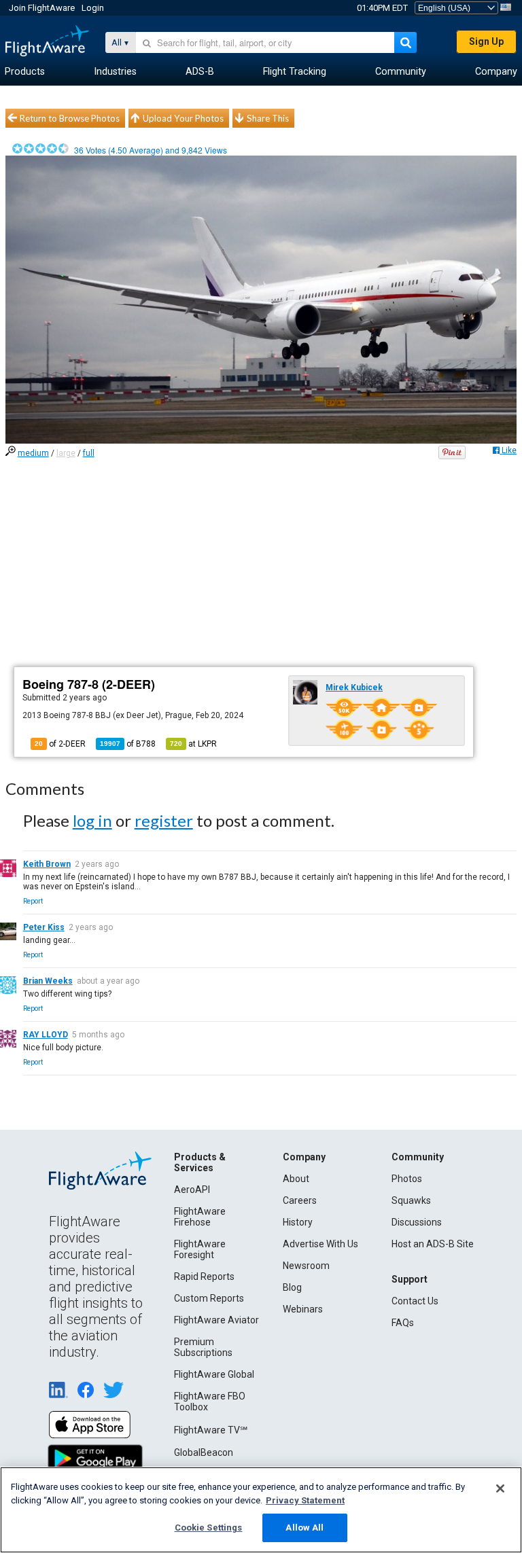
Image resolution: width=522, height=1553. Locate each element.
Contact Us (415, 1301)
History (298, 1222)
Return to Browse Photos (70, 118)
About (296, 1178)
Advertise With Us (320, 1243)
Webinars (303, 1309)
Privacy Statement (305, 1500)
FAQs (403, 1322)
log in (92, 820)
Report (33, 901)
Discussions (417, 1222)
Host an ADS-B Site (433, 1243)
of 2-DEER (60, 744)
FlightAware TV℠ (210, 1430)
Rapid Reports (204, 1276)
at (193, 744)
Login (93, 8)
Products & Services (200, 1162)
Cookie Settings (209, 1527)
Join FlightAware (42, 8)
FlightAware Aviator (216, 1320)
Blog (292, 1287)
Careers (300, 1200)
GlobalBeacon (203, 1452)
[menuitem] (25, 72)
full (88, 453)
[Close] (500, 1488)
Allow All (304, 1527)
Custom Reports (209, 1298)
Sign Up (486, 41)
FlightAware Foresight (200, 1249)
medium (33, 453)
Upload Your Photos (183, 118)
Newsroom (306, 1265)
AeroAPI (192, 1189)
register (164, 820)
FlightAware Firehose (200, 1217)
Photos (407, 1178)
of (128, 744)
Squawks (411, 1200)
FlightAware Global (214, 1374)
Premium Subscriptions (203, 1347)
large (65, 453)
